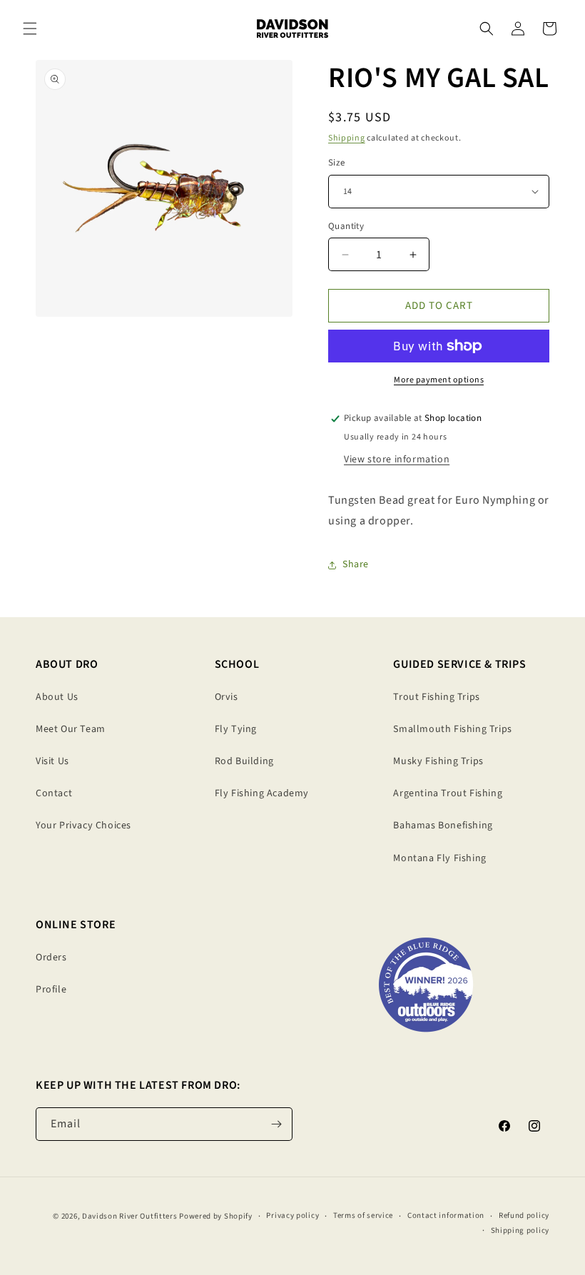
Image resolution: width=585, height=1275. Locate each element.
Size (336, 162)
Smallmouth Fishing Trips (452, 729)
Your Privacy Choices (83, 825)
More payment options (439, 380)
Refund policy (524, 1215)
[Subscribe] (276, 1124)
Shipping (346, 138)
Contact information (445, 1215)
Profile (51, 989)
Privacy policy (292, 1215)
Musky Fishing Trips (438, 761)
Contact (54, 793)
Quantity (346, 226)
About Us (57, 697)
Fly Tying (236, 729)
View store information (396, 459)
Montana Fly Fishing (439, 858)
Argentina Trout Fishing (447, 793)
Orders (51, 957)
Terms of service (363, 1215)
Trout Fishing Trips (436, 697)
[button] (30, 28)
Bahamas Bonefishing (442, 825)
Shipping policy (520, 1230)
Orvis (226, 697)
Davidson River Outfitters (130, 1216)
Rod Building (244, 761)
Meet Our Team (71, 729)
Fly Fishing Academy (262, 793)
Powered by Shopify (216, 1216)
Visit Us (52, 761)
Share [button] (355, 564)
